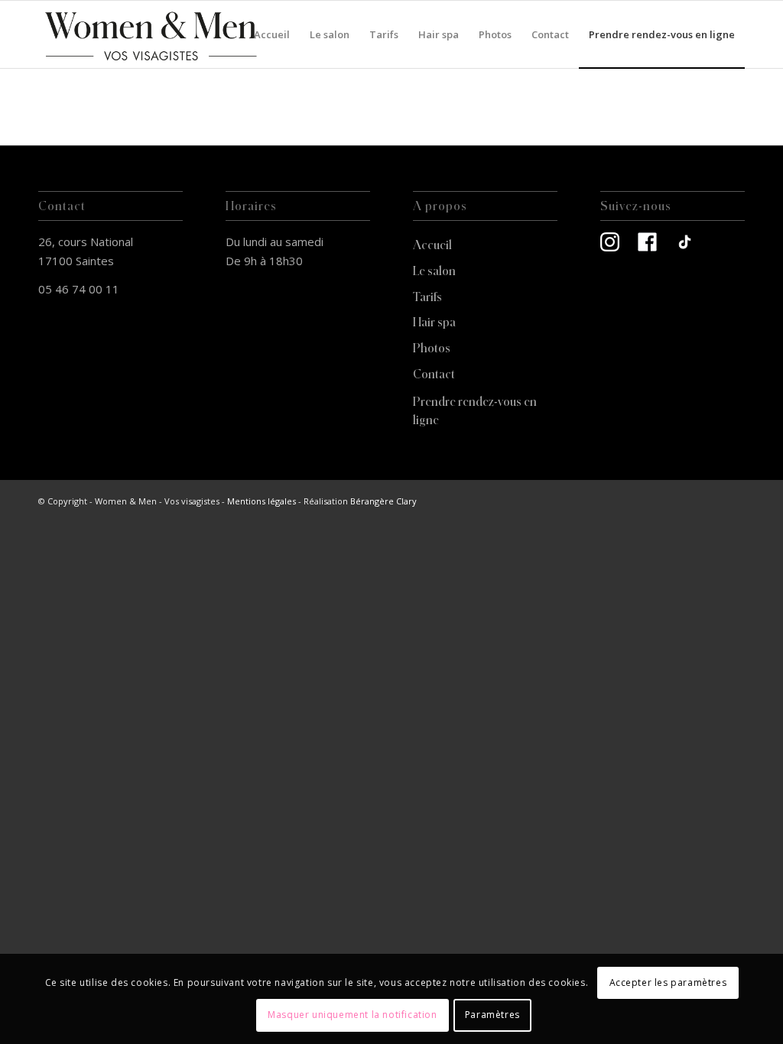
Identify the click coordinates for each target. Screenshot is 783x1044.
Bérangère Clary (383, 501)
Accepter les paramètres (668, 982)
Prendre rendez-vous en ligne (475, 410)
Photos (431, 348)
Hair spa (434, 322)
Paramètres (492, 1014)
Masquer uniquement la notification (352, 1014)
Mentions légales (261, 501)
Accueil (432, 244)
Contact (434, 374)
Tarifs (427, 296)
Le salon (434, 270)
